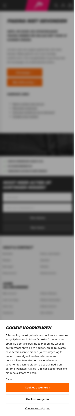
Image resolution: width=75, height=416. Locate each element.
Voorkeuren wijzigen (37, 408)
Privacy (9, 379)
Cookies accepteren (37, 387)
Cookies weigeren (37, 398)
